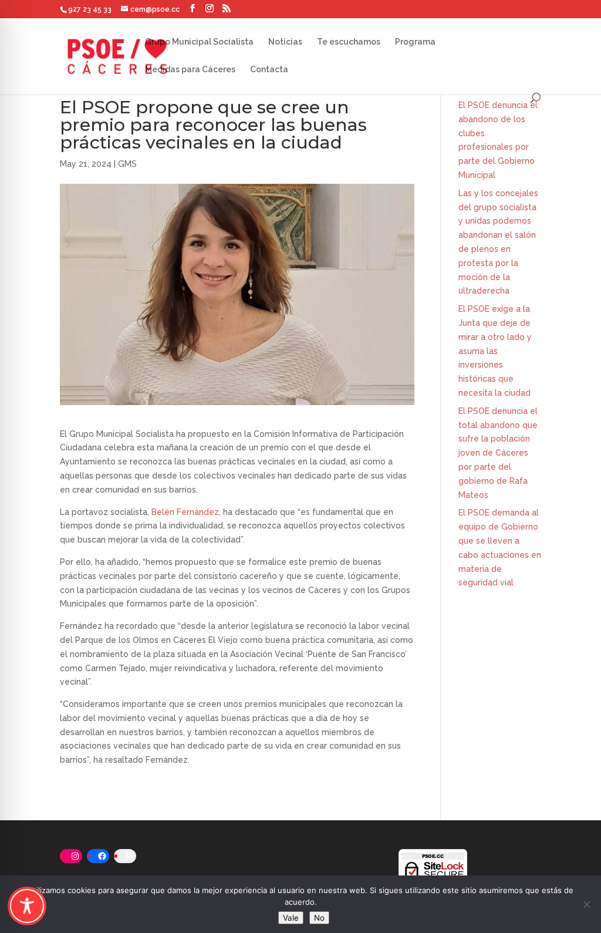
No (319, 917)
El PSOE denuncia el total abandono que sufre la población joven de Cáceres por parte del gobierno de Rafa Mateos (498, 453)
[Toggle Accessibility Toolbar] (27, 906)
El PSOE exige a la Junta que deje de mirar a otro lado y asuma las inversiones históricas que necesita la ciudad (495, 351)
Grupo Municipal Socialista (199, 42)
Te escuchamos (348, 42)
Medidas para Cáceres (190, 69)
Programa (415, 42)
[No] (586, 904)
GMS (127, 164)
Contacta (269, 69)
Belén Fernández (185, 512)
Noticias (285, 42)
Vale (291, 917)
